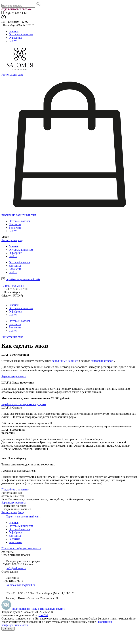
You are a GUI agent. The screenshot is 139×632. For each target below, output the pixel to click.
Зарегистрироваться (13, 376)
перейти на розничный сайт (18, 214)
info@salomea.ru (16, 568)
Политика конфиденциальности (21, 548)
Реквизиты (15, 542)
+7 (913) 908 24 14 (12, 285)
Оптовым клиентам (21, 34)
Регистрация (9, 74)
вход (20, 74)
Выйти (13, 40)
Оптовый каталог (19, 221)
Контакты (15, 224)
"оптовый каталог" (102, 360)
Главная (13, 31)
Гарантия (14, 538)
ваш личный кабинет (65, 360)
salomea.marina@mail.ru (21, 585)
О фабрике (15, 37)
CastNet (43, 615)
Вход (21, 512)
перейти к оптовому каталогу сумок (23, 404)
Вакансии (15, 227)
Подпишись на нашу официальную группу (38, 608)
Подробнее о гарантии (15, 489)
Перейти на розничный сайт (23, 516)
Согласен (8, 628)
